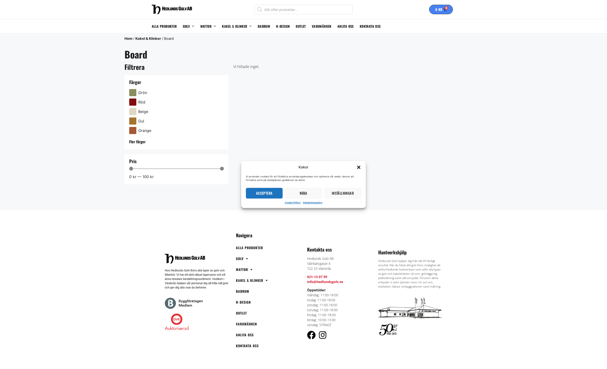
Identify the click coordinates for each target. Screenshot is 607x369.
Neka (303, 193)
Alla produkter (164, 26)
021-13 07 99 (317, 276)
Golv (186, 26)
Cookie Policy (293, 202)
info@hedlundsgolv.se (325, 281)
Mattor (206, 26)
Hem (128, 38)
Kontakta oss (370, 26)
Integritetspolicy (312, 202)
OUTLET (301, 26)
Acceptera (264, 193)
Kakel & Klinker (234, 26)
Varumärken (321, 26)
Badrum (264, 26)
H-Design (283, 26)
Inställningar (343, 193)
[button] (358, 167)
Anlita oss (345, 26)
